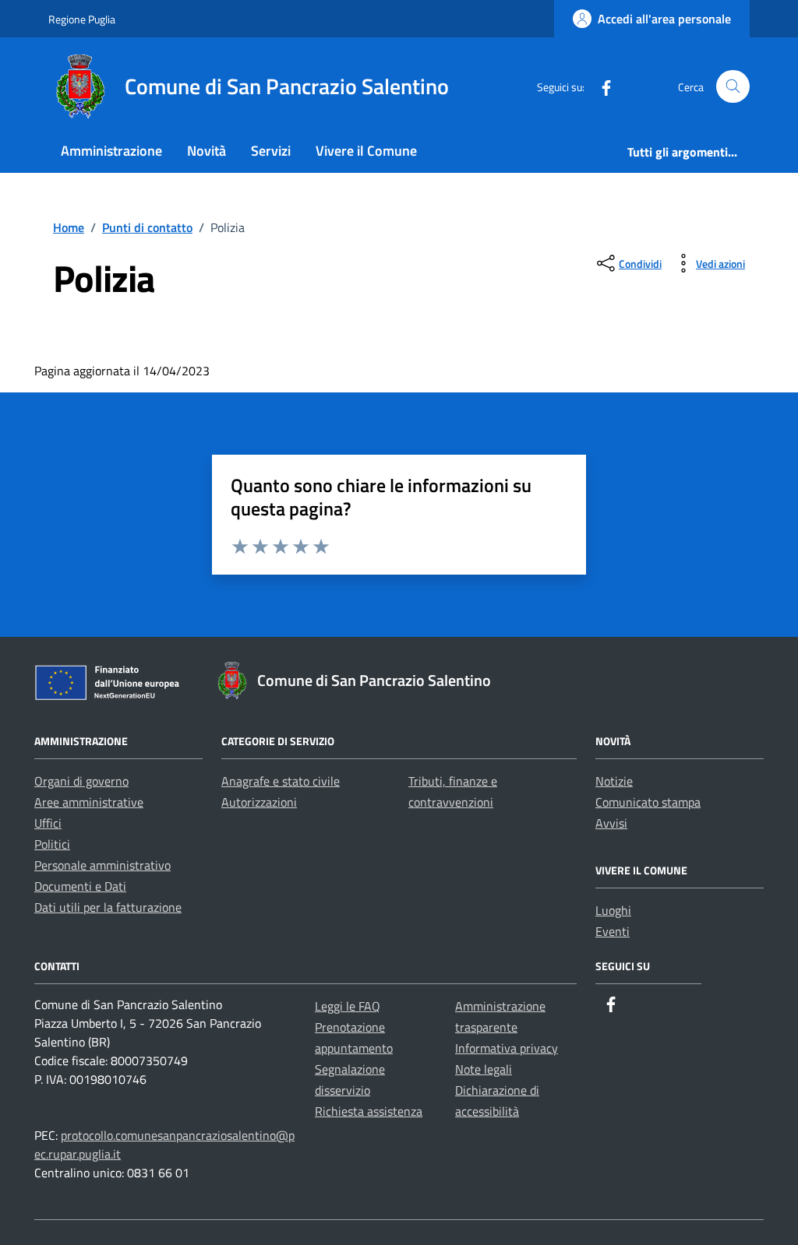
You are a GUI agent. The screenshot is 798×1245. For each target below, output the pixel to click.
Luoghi (613, 910)
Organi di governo (81, 781)
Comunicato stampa (648, 802)
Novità (206, 150)
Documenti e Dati (80, 886)
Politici (52, 844)
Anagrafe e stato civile (280, 781)
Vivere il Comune (366, 150)
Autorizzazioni (259, 802)
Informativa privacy (506, 1048)
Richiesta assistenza (368, 1111)
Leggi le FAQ (347, 1006)
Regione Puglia (81, 19)
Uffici (48, 823)
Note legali (483, 1069)
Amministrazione (111, 150)
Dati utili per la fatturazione (108, 907)
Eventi (612, 931)
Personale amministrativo (102, 865)
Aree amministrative (88, 802)
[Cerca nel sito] (733, 87)
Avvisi (611, 823)
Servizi (271, 150)
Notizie (614, 781)
